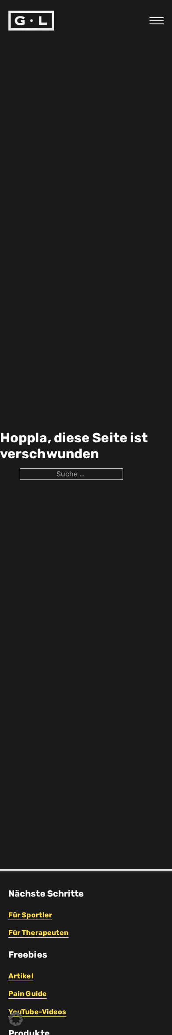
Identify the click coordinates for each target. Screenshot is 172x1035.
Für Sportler (30, 915)
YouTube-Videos (37, 1012)
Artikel (21, 976)
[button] (16, 1019)
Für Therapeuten (38, 932)
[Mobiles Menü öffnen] (157, 20)
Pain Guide (27, 993)
